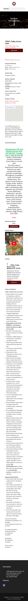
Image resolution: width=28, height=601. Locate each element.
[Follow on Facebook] (4, 585)
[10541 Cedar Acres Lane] (12, 60)
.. (12, 69)
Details (14, 282)
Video (14, 217)
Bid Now (14, 50)
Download (14, 226)
